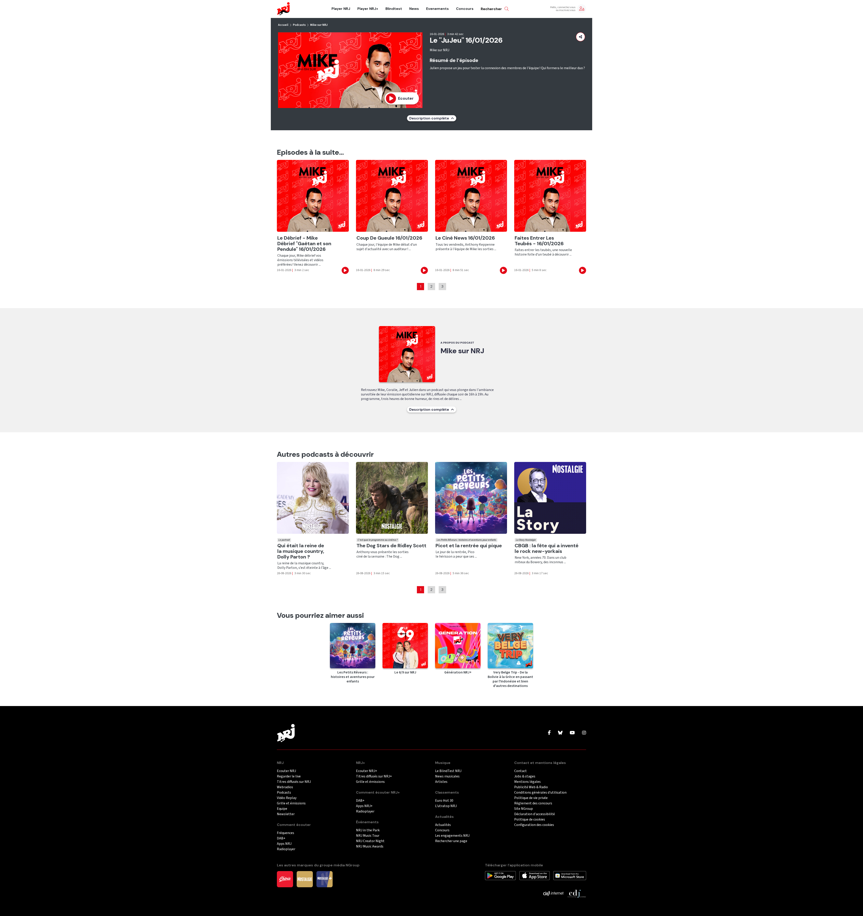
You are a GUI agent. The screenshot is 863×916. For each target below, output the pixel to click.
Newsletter (286, 814)
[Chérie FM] (285, 878)
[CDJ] (576, 893)
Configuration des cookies (534, 825)
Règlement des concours (533, 803)
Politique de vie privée (531, 798)
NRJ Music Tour (367, 835)
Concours (465, 9)
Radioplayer (286, 849)
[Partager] (580, 36)
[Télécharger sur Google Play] (500, 875)
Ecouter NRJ (286, 771)
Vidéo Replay (286, 798)
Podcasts (299, 25)
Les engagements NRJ (452, 835)
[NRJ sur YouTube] (572, 733)
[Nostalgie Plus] (324, 878)
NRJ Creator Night (370, 841)
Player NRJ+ (367, 9)
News (414, 9)
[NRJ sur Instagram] (584, 733)
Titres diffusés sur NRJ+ (374, 776)
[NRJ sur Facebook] (549, 733)
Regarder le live (289, 776)
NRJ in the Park (368, 830)
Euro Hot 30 (444, 800)
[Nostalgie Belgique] (305, 878)
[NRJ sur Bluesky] (560, 733)
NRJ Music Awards (369, 846)
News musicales (447, 776)
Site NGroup (523, 808)
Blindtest (393, 9)
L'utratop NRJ (446, 806)
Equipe (282, 808)
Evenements (437, 9)
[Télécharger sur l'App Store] (534, 875)
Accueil (283, 25)
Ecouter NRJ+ (366, 771)
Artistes (441, 781)
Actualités (443, 825)
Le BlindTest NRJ (448, 771)
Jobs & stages (524, 776)
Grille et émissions (291, 803)
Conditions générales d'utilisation (540, 792)
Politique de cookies (529, 819)
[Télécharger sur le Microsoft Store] (569, 875)
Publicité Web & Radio (531, 787)
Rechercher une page (451, 841)
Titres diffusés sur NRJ (294, 781)
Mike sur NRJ (319, 25)
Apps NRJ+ (364, 806)
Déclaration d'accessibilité (534, 814)
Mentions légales (527, 781)
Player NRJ (340, 9)
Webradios (285, 787)
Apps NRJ (284, 843)
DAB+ (281, 838)
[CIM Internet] (553, 893)
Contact (520, 771)
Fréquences (285, 833)
